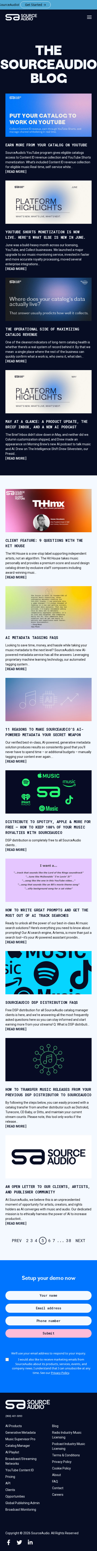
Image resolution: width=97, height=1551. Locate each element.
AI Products (13, 1426)
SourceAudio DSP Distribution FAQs (41, 1002)
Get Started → (20, 4)
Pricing (10, 1477)
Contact (57, 1488)
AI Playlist (12, 1452)
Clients (10, 1490)
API (7, 1483)
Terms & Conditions (66, 1455)
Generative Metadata (20, 1432)
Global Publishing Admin (22, 1503)
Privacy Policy (60, 1373)
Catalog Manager (17, 1445)
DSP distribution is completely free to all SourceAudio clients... (43, 845)
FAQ (55, 1481)
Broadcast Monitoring (20, 1509)
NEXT (80, 1240)
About (56, 1475)
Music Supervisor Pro (20, 1439)
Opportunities (15, 1496)
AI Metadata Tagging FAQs (31, 637)
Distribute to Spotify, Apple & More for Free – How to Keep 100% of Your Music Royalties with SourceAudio (48, 827)
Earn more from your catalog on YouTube (46, 144)
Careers (57, 1494)
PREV (17, 1240)
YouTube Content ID (19, 1470)
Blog (55, 1426)
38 (68, 1240)
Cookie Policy (61, 1468)
